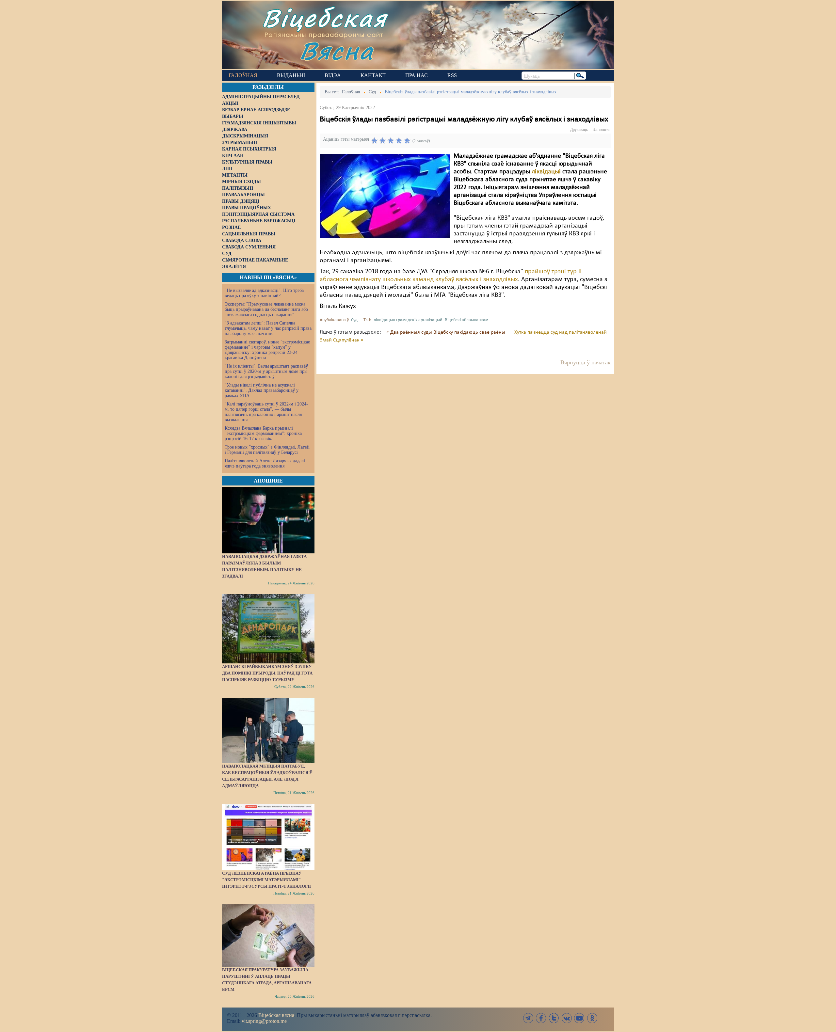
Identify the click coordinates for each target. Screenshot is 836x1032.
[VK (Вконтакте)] (566, 1018)
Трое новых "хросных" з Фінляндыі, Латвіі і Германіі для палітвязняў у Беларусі (267, 450)
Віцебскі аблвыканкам (466, 320)
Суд (354, 320)
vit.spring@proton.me (264, 1021)
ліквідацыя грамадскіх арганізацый (408, 320)
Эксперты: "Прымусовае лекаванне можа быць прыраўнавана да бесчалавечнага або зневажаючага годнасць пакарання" (266, 309)
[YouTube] (579, 1018)
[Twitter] (553, 1018)
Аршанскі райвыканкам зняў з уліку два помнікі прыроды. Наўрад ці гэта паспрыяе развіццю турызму (267, 673)
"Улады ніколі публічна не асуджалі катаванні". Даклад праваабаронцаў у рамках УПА (261, 390)
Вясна (336, 50)
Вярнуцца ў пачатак (585, 362)
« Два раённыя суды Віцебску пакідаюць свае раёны (446, 332)
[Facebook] (541, 1018)
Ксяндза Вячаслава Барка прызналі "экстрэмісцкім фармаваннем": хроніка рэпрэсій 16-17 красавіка (263, 433)
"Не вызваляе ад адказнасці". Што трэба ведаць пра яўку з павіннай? (264, 293)
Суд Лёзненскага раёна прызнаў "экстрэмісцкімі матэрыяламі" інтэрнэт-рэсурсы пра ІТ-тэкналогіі (266, 880)
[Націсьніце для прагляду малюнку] (385, 196)
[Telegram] (528, 1018)
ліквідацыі (546, 171)
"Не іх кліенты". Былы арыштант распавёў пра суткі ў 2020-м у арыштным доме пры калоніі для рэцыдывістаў (266, 371)
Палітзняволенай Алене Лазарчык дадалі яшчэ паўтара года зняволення (265, 463)
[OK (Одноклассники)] (592, 1018)
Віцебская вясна (276, 1015)
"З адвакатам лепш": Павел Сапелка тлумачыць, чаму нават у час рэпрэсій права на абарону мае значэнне (268, 328)
